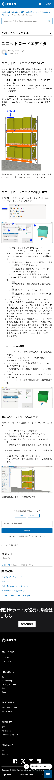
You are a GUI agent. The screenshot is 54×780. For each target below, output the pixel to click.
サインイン (6, 565)
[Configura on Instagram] (33, 761)
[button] (27, 624)
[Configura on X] (25, 761)
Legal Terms (7, 775)
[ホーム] (10, 640)
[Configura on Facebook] (17, 761)
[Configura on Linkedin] (40, 761)
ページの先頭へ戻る (10, 545)
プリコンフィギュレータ (12, 577)
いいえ (34, 515)
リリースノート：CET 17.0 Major (16, 595)
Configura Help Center (10, 12)
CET (22, 12)
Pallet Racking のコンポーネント (16, 586)
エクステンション (32, 12)
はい (21, 515)
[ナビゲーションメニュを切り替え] (40, 4)
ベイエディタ (7, 581)
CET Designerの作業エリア (13, 591)
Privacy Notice (26, 775)
